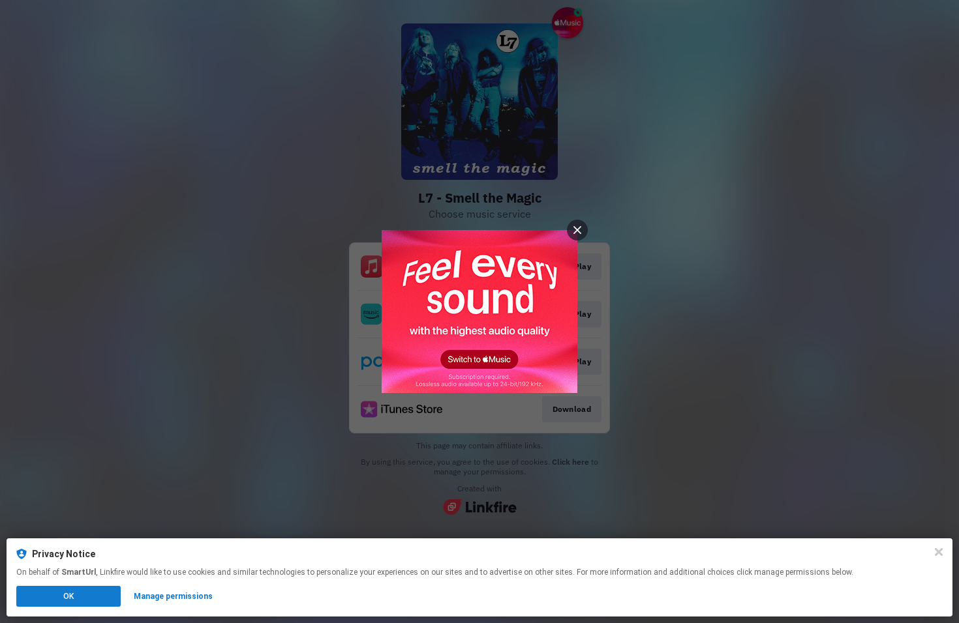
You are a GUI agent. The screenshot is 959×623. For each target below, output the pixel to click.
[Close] (938, 552)
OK (68, 596)
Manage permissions (173, 596)
